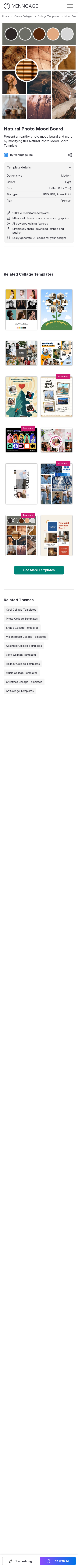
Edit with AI (61, 1561)
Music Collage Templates (21, 672)
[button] (20, 1561)
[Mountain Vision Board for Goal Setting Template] (21, 397)
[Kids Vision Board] (21, 440)
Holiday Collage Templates (23, 663)
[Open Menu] (70, 6)
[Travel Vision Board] (56, 397)
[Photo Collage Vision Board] (21, 353)
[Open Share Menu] (70, 155)
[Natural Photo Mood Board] (21, 535)
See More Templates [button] (39, 570)
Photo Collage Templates (22, 618)
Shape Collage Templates (22, 627)
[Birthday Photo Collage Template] (56, 440)
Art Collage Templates (20, 690)
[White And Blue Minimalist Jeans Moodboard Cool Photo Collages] (56, 484)
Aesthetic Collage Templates (24, 645)
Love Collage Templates (21, 654)
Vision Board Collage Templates (26, 636)
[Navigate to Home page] (21, 6)
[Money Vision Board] (56, 535)
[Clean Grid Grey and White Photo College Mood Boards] (21, 309)
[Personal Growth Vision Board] (56, 309)
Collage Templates (48, 16)
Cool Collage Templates (21, 609)
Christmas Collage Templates (24, 681)
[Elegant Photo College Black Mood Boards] (21, 484)
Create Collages (23, 16)
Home (5, 16)
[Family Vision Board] (56, 353)
